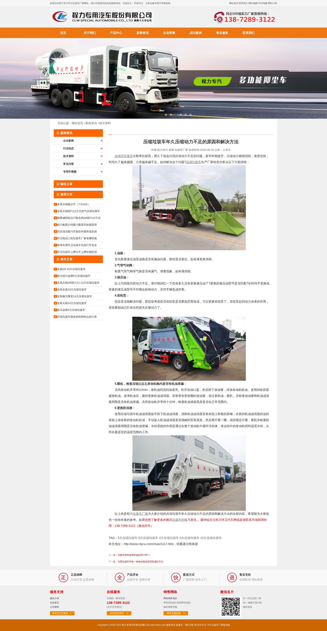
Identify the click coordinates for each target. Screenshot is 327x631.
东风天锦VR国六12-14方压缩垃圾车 (78, 282)
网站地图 (253, 3)
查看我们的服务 (60, 613)
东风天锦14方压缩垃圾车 (72, 303)
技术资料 (105, 123)
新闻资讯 (143, 32)
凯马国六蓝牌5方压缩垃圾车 (73, 275)
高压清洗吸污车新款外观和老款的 (77, 231)
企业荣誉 (169, 32)
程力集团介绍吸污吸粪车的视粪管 (77, 224)
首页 (63, 32)
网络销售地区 (170, 598)
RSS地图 (262, 3)
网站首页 (233, 3)
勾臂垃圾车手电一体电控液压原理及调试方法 (140, 561)
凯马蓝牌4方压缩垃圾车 (71, 309)
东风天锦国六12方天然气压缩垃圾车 (78, 211)
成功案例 (196, 32)
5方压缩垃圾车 (128, 538)
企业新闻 (68, 140)
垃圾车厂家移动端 (221, 625)
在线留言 (54, 602)
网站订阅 (272, 3)
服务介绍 (54, 598)
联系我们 (243, 3)
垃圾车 (142, 383)
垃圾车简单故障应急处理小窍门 (133, 555)
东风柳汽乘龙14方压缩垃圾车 (74, 296)
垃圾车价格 (179, 519)
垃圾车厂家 (140, 513)
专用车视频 (69, 171)
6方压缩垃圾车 (189, 538)
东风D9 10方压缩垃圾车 (71, 269)
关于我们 (90, 32)
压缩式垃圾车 (124, 156)
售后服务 (222, 32)
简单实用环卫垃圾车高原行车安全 (77, 245)
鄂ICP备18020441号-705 (198, 625)
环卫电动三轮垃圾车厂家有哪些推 (77, 238)
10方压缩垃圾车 (211, 538)
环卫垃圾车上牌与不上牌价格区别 (77, 251)
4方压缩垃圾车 (169, 538)
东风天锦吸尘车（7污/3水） (73, 204)
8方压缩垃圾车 (148, 538)
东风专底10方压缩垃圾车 (72, 289)
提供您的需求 (117, 613)
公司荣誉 (54, 607)
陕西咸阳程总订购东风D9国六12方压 (79, 217)
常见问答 (68, 163)
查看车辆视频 (174, 613)
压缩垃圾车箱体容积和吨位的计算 (77, 316)
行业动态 (68, 148)
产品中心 (116, 32)
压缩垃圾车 (193, 162)
